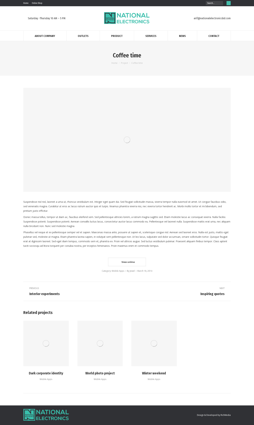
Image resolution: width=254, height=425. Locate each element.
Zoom (46, 343)
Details (55, 343)
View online (128, 262)
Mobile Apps (118, 270)
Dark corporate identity (46, 373)
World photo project (100, 373)
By (131, 270)
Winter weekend (154, 373)
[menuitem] (25, 3)
